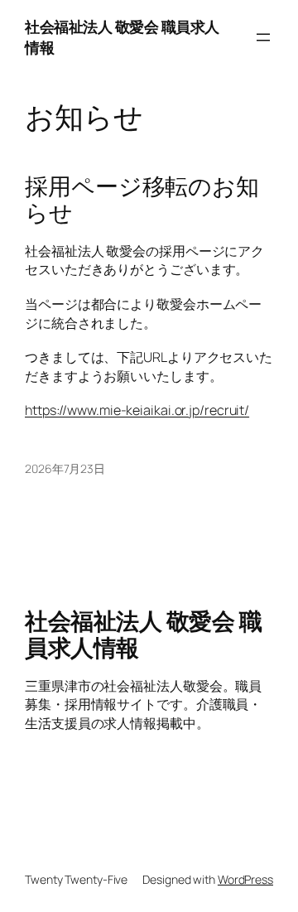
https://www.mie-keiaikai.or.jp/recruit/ (137, 410)
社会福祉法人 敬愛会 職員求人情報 (143, 634)
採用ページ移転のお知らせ (142, 199)
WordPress (245, 879)
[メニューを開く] (263, 37)
